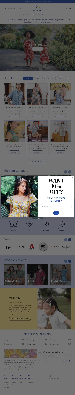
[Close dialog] (72, 177)
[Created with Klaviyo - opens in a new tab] (37, 218)
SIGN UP (56, 213)
